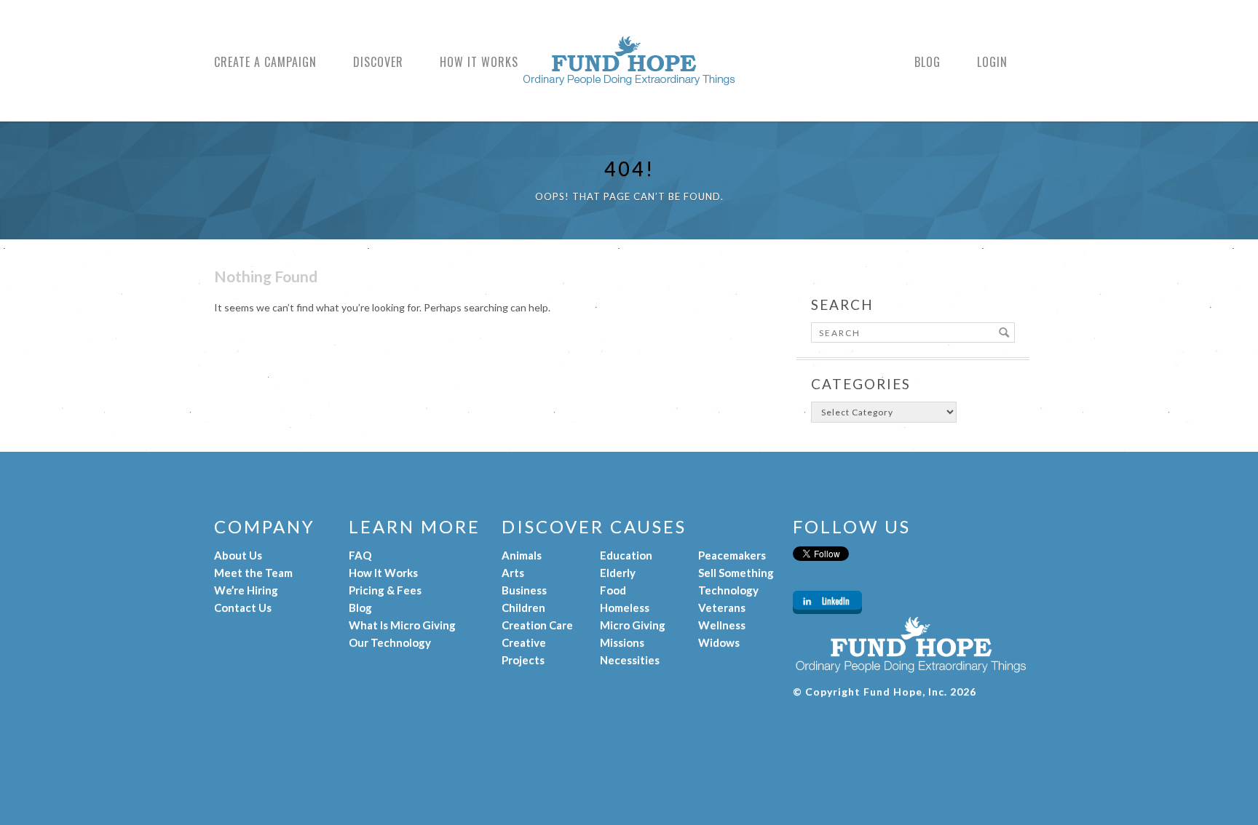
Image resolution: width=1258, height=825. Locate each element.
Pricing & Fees (385, 590)
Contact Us (243, 607)
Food (613, 590)
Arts (513, 572)
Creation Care (537, 624)
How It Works (479, 63)
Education (626, 555)
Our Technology (390, 642)
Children (523, 607)
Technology (728, 590)
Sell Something (736, 572)
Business (524, 590)
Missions (622, 642)
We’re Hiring (246, 590)
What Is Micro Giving (402, 624)
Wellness (721, 624)
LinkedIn (836, 601)
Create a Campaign (265, 63)
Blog (927, 63)
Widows (719, 642)
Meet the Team (253, 572)
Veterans (721, 607)
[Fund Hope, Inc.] (629, 77)
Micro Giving (632, 624)
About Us (238, 555)
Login (992, 63)
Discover (378, 63)
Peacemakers (732, 555)
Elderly (618, 572)
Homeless (624, 607)
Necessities (630, 659)
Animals (522, 555)
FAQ (360, 555)
